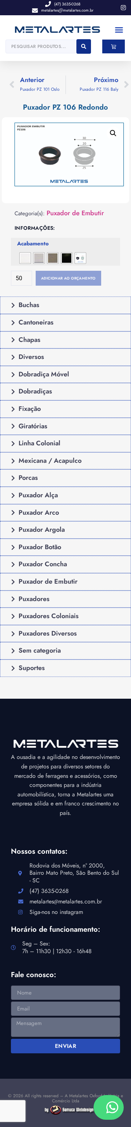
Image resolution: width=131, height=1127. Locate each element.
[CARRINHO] (113, 46)
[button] (119, 29)
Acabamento (33, 244)
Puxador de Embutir (75, 213)
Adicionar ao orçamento (68, 278)
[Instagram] (123, 8)
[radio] (25, 258)
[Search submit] (83, 46)
